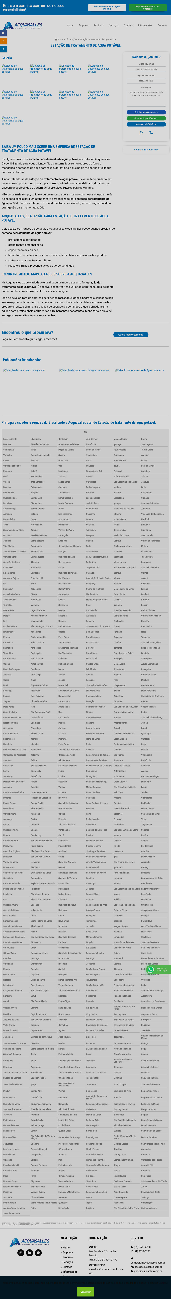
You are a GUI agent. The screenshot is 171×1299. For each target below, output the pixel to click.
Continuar (85, 1292)
